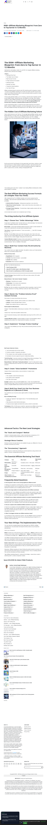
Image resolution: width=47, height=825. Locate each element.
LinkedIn (14, 752)
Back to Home (34, 774)
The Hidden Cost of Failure (12, 77)
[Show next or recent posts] (21, 822)
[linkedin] (9, 764)
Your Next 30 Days (10, 88)
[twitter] (18, 764)
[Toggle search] (30, 2)
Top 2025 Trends (7, 641)
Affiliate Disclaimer (27, 728)
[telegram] (5, 764)
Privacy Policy (27, 731)
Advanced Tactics (10, 82)
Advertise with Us (27, 726)
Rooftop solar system (8, 645)
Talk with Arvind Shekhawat (10, 629)
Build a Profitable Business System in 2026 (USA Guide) (20, 676)
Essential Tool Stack (10, 84)
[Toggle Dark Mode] (28, 2)
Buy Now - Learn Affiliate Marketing (11, 634)
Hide (3, 822)
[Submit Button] (42, 767)
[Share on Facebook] (5, 33)
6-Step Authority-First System (12, 80)
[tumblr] (7, 764)
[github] (5, 766)
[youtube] (14, 764)
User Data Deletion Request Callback (12, 636)
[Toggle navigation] (32, 2)
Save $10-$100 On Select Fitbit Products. (18, 560)
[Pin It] (9, 33)
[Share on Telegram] (18, 33)
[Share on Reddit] (21, 33)
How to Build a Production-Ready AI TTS (17, 688)
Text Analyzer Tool (8, 638)
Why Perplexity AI (8, 643)
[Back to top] (44, 823)
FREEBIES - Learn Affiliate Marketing (12, 623)
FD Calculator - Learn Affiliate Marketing (12, 625)
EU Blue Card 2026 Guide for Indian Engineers (19, 665)
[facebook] (24, 1)
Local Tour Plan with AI (9, 630)
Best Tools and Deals (8, 640)
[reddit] (7, 766)
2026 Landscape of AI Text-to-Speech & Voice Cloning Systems (22, 694)
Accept (25, 823)
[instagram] (25, 1)
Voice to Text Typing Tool (9, 621)
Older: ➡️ (41, 587)
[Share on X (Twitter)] (7, 33)
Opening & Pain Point (10, 75)
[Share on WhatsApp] (16, 33)
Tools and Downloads (8, 627)
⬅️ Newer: (6, 587)
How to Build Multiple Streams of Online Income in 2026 (21, 682)
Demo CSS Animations (9, 632)
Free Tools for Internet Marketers (11, 617)
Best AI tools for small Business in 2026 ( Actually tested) (19, 271)
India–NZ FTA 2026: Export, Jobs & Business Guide (18, 269)
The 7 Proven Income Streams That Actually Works (14, 656)
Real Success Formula (11, 78)
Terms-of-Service (27, 730)
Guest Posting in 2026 (11, 267)
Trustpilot (23, 775)
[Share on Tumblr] (14, 33)
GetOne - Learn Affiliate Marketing (11, 619)
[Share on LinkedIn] (11, 33)
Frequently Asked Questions (12, 86)
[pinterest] (11, 764)
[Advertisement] (23, 13)
